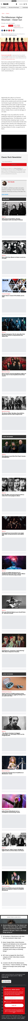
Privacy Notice (19, 169)
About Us (4, 987)
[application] (14, 142)
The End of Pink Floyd (14, 7)
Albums (7, 13)
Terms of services (17, 168)
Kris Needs (17, 25)
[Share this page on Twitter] (4, 30)
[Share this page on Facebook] (2, 30)
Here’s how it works (13, 35)
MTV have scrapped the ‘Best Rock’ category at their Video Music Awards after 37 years (14, 957)
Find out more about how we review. (8, 59)
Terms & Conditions (12, 1011)
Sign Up (14, 1005)
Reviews (11, 25)
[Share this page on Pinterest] (9, 30)
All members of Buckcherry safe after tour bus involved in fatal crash (14, 937)
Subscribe (21, 4)
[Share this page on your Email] (14, 30)
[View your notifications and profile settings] (16, 4)
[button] (2, 4)
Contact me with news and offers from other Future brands (14, 1002)
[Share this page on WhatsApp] (7, 30)
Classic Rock (17, 26)
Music (3, 13)
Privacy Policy (18, 1010)
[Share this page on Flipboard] (11, 30)
